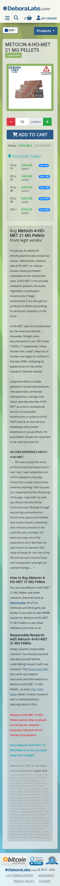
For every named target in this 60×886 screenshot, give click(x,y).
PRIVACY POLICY (24, 881)
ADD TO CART (33, 134)
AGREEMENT (46, 875)
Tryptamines (13, 55)
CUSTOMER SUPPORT (20, 875)
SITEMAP (44, 881)
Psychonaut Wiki (38, 669)
